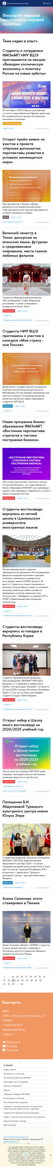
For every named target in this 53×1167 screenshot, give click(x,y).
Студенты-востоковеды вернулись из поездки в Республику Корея (22, 631)
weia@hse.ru (8, 1034)
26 (22, 980)
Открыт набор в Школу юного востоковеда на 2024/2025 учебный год (22, 725)
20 (40, 976)
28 (31, 980)
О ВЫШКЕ (8, 1065)
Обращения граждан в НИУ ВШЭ (17, 1094)
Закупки (7, 1090)
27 (27, 980)
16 (22, 976)
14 (13, 976)
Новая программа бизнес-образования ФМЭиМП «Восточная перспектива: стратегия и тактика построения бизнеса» (24, 430)
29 (36, 980)
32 (9, 984)
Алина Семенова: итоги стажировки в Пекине (22, 901)
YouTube (11, 1046)
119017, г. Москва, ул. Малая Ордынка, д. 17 (24, 1015)
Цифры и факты (10, 1069)
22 (4, 980)
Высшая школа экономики (18, 3)
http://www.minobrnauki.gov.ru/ (16, 1137)
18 (31, 976)
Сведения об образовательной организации (21, 1113)
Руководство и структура (14, 1073)
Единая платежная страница (15, 1121)
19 (35, 976)
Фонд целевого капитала (14, 1098)
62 (22, 984)
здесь (25, 1153)
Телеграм (12, 1050)
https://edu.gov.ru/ (11, 1141)
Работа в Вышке (10, 1125)
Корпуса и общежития (13, 1086)
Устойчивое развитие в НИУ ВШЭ (17, 1078)
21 (44, 976)
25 (18, 980)
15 (17, 976)
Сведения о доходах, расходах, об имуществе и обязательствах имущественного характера (23, 1107)
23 (9, 980)
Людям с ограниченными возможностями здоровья (24, 1117)
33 (13, 984)
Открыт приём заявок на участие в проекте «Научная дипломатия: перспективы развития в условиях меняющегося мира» (23, 150)
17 (26, 976)
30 (40, 980)
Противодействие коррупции (16, 1102)
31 (4, 984)
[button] (20, 1062)
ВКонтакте (13, 1042)
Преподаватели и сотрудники (16, 1082)
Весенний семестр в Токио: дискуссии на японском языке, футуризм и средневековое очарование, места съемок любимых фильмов (25, 244)
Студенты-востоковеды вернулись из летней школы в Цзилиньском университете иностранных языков (22, 518)
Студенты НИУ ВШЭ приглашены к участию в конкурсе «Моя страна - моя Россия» (23, 337)
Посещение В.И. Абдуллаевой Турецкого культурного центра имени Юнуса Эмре (25, 808)
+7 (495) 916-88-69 (12, 1025)
